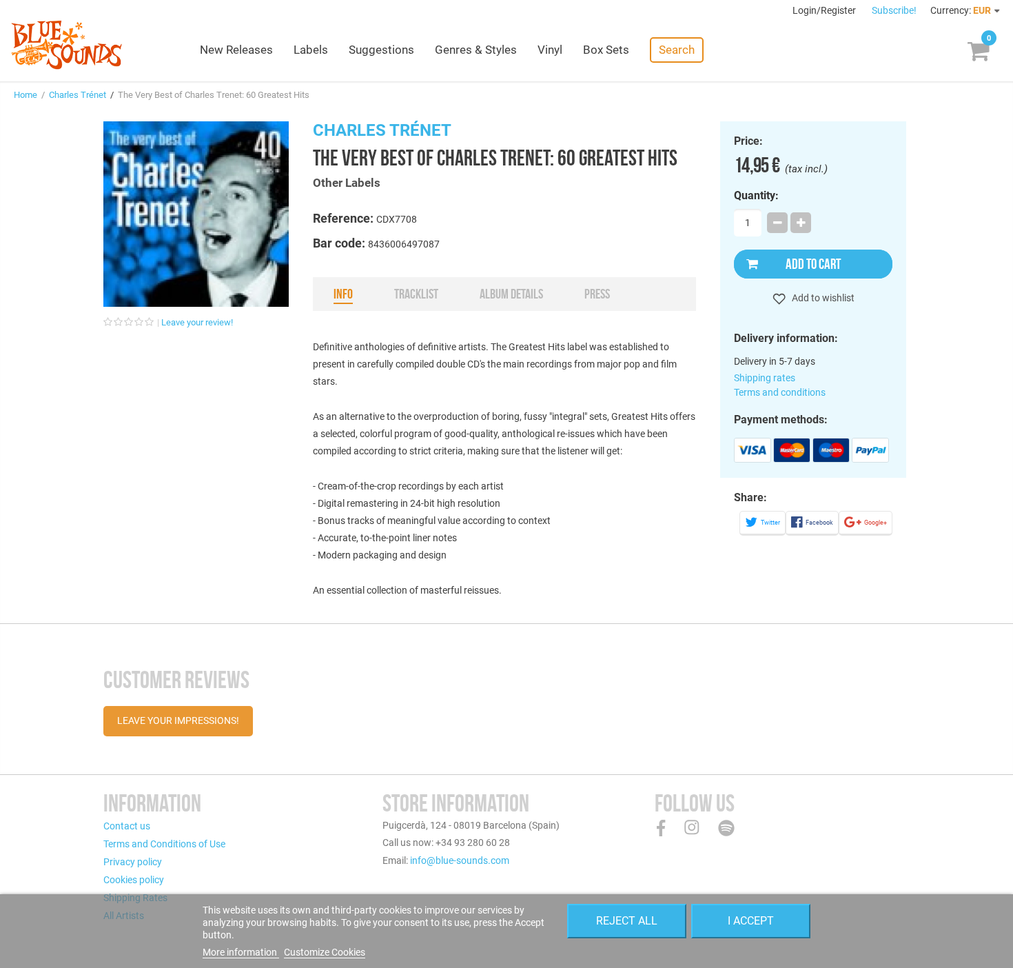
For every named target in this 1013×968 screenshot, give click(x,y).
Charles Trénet (77, 95)
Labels (311, 50)
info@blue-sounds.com (459, 860)
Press (597, 293)
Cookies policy (133, 879)
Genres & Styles (476, 50)
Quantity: (756, 196)
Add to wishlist (822, 297)
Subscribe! (894, 10)
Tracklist (416, 293)
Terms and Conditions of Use (164, 843)
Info (343, 293)
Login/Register (825, 10)
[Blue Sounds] (66, 45)
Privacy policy (132, 861)
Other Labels (346, 183)
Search (677, 50)
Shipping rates (764, 377)
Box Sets (606, 50)
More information (241, 952)
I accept (751, 920)
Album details (511, 293)
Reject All (626, 920)
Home (25, 95)
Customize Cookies (324, 952)
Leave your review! (197, 322)
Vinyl (550, 50)
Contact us (126, 825)
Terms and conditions (780, 392)
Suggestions (381, 50)
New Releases (236, 50)
